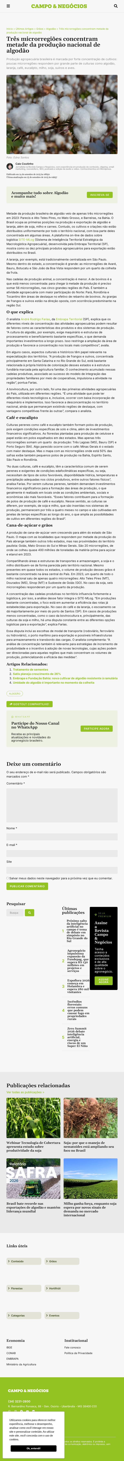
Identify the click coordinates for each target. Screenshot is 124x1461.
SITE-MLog (26, 239)
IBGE (9, 1347)
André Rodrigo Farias (35, 319)
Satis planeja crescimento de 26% (37, 674)
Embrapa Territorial (69, 319)
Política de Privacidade (78, 1353)
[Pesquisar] (29, 912)
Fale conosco (72, 1347)
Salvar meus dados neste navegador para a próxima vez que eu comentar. (61, 878)
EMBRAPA (12, 1358)
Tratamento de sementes (30, 669)
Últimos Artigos (24, 28)
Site (9, 861)
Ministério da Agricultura (21, 1364)
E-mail (11, 844)
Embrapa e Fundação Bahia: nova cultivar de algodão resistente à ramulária (65, 678)
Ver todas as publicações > (25, 1092)
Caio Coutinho (24, 163)
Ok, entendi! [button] (34, 1448)
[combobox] (15, 912)
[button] (8, 6)
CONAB (11, 1353)
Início (9, 28)
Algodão (51, 28)
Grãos (39, 28)
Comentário (15, 783)
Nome (11, 828)
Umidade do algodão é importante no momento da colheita (53, 682)
